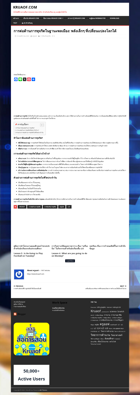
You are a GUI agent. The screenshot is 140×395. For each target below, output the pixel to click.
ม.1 (99, 331)
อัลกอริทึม (94, 342)
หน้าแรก (16, 18)
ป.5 (102, 328)
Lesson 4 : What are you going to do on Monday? (69, 254)
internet (109, 307)
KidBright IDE (117, 307)
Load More (70, 261)
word (92, 315)
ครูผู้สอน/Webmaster (97, 18)
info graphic (101, 307)
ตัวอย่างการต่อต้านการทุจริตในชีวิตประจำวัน (29, 132)
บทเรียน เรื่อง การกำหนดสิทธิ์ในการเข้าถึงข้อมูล (107, 247)
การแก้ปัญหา (118, 320)
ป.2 (122, 325)
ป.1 (119, 325)
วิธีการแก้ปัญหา (95, 339)
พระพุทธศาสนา (118, 328)
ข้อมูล (92, 325)
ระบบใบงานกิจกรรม (58, 308)
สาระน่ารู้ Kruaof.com (76, 18)
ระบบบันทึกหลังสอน (58, 310)
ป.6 (69, 207)
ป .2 (92, 328)
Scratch (120, 311)
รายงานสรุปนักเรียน (20, 306)
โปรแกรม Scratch (96, 344)
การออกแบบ (94, 320)
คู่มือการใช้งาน (18, 304)
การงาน (107, 315)
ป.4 (98, 328)
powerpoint (105, 311)
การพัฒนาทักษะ (107, 318)
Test (15, 23)
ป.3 (95, 328)
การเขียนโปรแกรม (106, 320)
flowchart (93, 307)
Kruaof (22, 207)
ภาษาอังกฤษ (94, 331)
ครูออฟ (34, 36)
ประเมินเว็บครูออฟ (19, 302)
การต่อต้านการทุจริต (34, 207)
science (113, 311)
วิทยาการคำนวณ (107, 331)
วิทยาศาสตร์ (116, 335)
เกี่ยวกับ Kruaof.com (31, 18)
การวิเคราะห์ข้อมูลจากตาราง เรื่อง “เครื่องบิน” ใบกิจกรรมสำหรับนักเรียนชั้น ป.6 (70, 247)
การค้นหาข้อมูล (99, 315)
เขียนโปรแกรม (103, 341)
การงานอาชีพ (116, 315)
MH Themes (43, 390)
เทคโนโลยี (112, 342)
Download (114, 18)
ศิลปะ (102, 339)
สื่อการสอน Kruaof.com (52, 18)
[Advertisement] (70, 55)
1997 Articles (45, 270)
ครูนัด (97, 324)
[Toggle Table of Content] (40, 125)
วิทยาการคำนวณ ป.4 (119, 331)
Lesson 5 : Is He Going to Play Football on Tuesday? (28, 254)
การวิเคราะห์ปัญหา (117, 318)
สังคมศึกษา (109, 338)
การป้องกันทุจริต (45, 36)
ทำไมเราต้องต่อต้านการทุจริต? (25, 128)
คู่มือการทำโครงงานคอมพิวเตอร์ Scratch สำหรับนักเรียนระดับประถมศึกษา (32, 247)
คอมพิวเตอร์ (113, 325)
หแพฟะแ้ (117, 339)
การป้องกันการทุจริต (50, 207)
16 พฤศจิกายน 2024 (23, 36)
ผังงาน (110, 328)
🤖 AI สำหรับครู (27, 23)
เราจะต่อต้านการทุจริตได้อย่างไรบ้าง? (27, 130)
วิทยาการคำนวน (100, 335)
